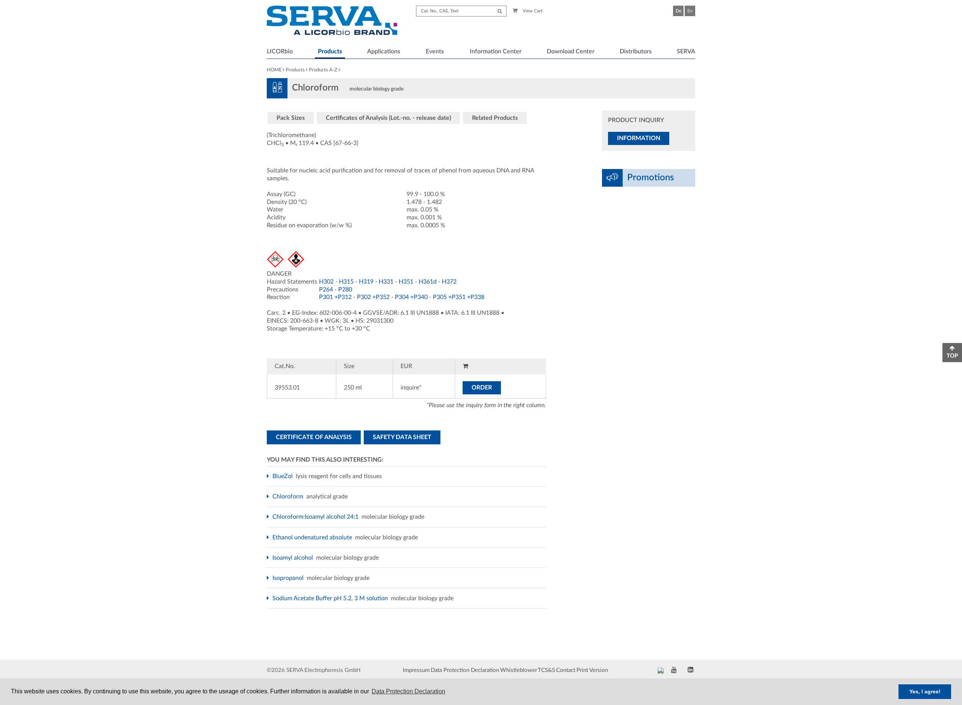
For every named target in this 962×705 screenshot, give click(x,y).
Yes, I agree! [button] (925, 691)
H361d (428, 282)
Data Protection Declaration (465, 670)
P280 (345, 290)
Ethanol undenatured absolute (313, 537)
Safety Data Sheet (402, 437)
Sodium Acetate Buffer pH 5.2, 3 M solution (331, 598)
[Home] (332, 21)
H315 (346, 282)
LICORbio (280, 51)
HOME (274, 70)
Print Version (592, 670)
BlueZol (283, 476)
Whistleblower (518, 670)
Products (330, 51)
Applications (383, 51)
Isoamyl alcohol (294, 558)
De (678, 11)
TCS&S (546, 670)
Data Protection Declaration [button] (408, 691)
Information (638, 138)
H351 (406, 282)
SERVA (686, 51)
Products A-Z (323, 70)
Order (482, 388)
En (690, 11)
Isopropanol (289, 578)
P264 (326, 290)
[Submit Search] (499, 11)
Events (435, 51)
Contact (565, 670)
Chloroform (289, 497)
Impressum (416, 670)
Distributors (636, 51)
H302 (326, 282)
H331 (386, 282)
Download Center (570, 51)
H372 (449, 282)
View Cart (532, 11)
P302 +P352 (373, 297)
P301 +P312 (335, 297)
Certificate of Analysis (314, 437)
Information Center (496, 51)
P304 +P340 (411, 297)
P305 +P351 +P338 (458, 297)
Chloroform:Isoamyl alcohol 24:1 (316, 517)
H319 (366, 282)
